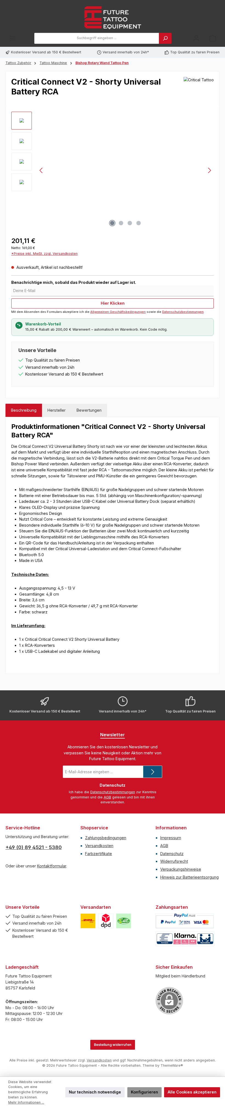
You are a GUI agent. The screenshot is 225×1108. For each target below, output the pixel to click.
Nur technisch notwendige (95, 1092)
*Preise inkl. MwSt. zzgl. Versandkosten (44, 254)
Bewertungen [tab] (89, 410)
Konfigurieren (144, 1092)
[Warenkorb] (213, 38)
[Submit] (152, 772)
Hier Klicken (113, 303)
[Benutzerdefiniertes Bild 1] (87, 920)
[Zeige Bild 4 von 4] (138, 223)
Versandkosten (99, 845)
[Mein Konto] (196, 38)
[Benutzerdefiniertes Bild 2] (105, 920)
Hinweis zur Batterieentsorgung (189, 877)
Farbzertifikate (98, 853)
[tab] (23, 410)
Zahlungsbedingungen (105, 837)
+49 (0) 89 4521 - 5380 (33, 847)
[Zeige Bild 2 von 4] (121, 223)
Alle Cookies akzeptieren (192, 1092)
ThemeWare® (172, 1065)
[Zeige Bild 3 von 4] (130, 223)
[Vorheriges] (41, 170)
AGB (107, 797)
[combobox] (96, 38)
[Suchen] (165, 38)
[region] (112, 170)
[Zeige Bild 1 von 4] (112, 223)
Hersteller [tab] (56, 410)
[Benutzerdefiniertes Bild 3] (123, 920)
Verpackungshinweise (180, 869)
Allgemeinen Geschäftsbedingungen (118, 312)
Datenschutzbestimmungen (183, 312)
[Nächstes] (209, 170)
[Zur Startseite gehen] (112, 17)
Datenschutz (172, 853)
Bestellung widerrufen (112, 1045)
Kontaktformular (51, 866)
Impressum (170, 837)
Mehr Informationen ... (26, 1102)
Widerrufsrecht (174, 861)
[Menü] (12, 38)
